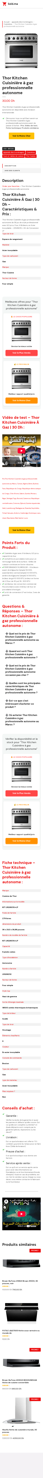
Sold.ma (13, 4)
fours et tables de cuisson (13, 156)
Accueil (6, 22)
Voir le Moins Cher (21, 135)
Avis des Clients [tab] (12, 171)
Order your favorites (10, 186)
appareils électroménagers (22, 22)
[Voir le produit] (22, 330)
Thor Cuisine (31, 156)
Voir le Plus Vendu (21, 352)
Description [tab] (10, 166)
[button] (21, 638)
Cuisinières (8, 24)
